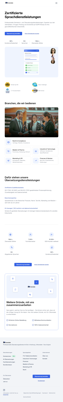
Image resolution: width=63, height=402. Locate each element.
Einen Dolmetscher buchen (32, 33)
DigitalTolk (5, 394)
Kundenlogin (41, 380)
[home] (9, 2)
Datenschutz (52, 393)
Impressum (45, 393)
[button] (56, 3)
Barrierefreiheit (27, 397)
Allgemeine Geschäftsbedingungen (32, 393)
